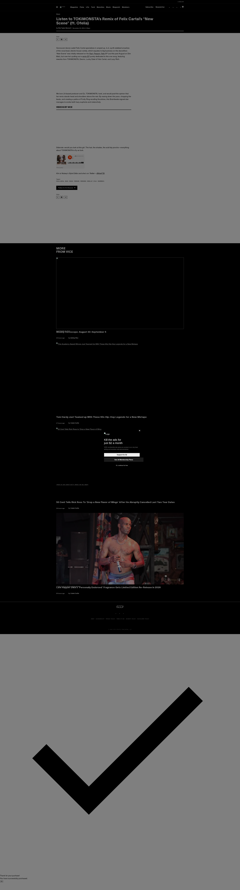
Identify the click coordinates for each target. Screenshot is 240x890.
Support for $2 (122, 455)
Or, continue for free (122, 465)
